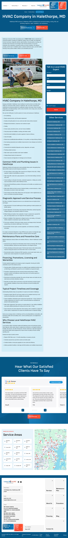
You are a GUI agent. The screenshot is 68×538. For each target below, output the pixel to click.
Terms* (54, 105)
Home (25, 12)
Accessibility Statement (56, 535)
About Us (33, 5)
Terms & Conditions (48, 535)
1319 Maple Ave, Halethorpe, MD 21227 (12, 490)
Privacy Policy (41, 535)
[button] (6, 6)
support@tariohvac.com (10, 500)
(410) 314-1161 (7, 498)
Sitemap (64, 535)
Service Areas (31, 12)
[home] (43, 5)
